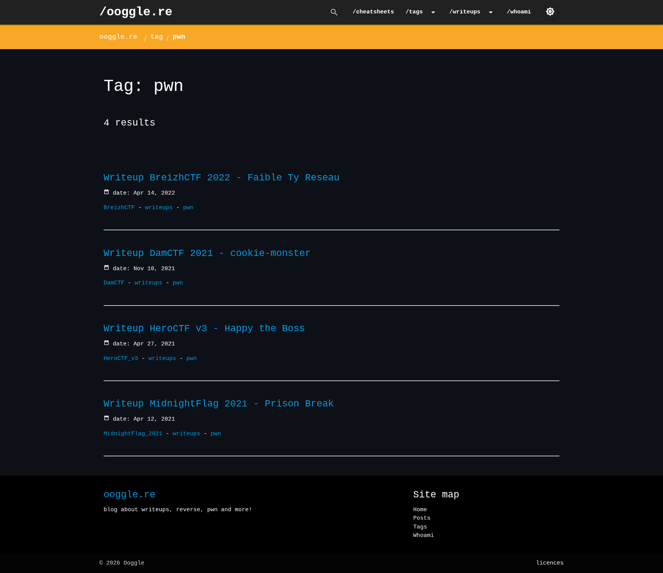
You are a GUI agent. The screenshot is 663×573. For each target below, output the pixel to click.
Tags (420, 527)
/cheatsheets (373, 12)
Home (420, 510)
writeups (159, 208)
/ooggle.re (135, 12)
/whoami (519, 12)
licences (550, 563)
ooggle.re (118, 37)
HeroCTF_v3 (121, 358)
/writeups (472, 12)
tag (156, 37)
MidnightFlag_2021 (133, 434)
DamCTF (114, 283)
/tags (422, 12)
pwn (179, 37)
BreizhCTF (119, 208)
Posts (421, 518)
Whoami (423, 535)
